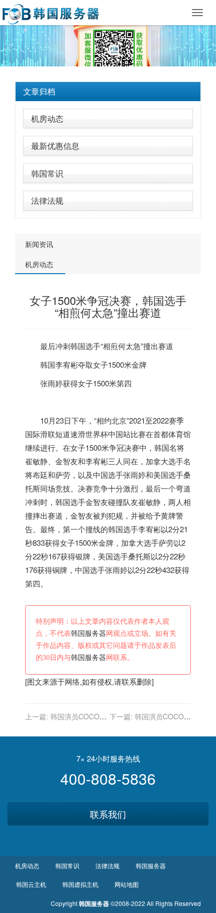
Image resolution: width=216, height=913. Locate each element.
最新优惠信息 (55, 145)
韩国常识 (47, 173)
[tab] (108, 91)
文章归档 (39, 91)
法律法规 (47, 200)
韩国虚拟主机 (80, 884)
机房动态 (47, 118)
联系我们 (108, 813)
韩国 (77, 346)
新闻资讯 (39, 244)
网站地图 (127, 884)
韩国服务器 (88, 633)
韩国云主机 (31, 884)
